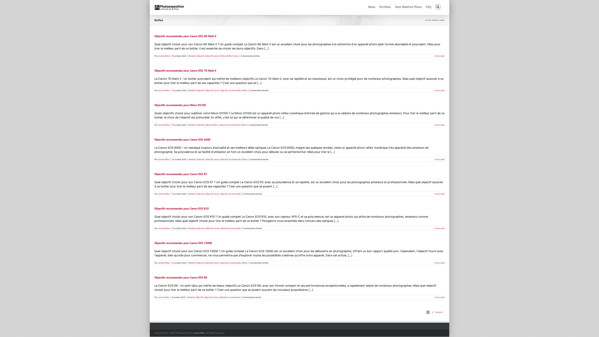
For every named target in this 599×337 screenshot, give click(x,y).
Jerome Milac (164, 56)
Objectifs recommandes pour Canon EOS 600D (182, 139)
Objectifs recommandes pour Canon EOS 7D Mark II (185, 70)
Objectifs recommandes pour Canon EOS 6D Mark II (185, 36)
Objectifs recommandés (230, 90)
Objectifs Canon (212, 56)
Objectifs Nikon (212, 125)
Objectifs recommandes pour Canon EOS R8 (180, 277)
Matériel (192, 56)
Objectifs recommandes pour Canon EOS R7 (180, 174)
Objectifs (200, 56)
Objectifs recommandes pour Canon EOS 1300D (183, 243)
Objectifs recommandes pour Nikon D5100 (180, 105)
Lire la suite (440, 56)
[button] (438, 6)
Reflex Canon (232, 56)
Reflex (223, 56)
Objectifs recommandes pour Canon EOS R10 (181, 208)
